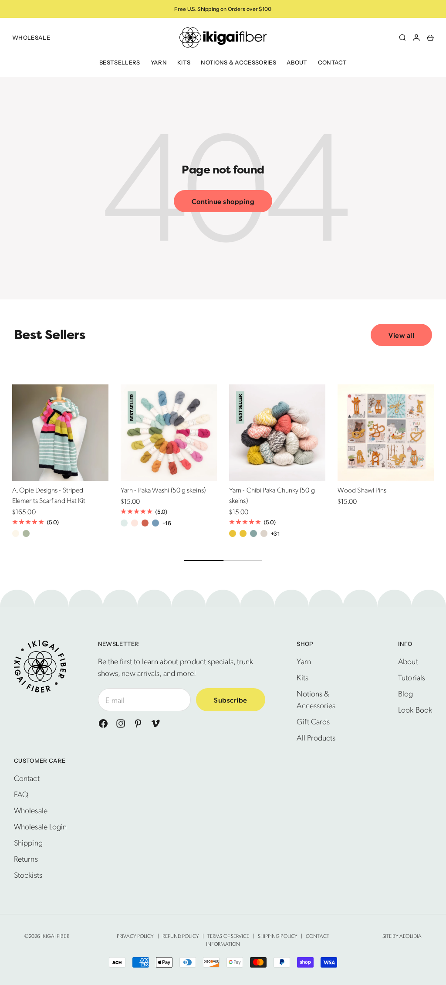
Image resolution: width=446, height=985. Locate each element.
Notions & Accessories (238, 62)
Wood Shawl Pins (362, 491)
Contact (332, 62)
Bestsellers (119, 62)
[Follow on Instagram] (120, 723)
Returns (26, 858)
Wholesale (31, 37)
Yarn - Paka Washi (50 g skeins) (163, 491)
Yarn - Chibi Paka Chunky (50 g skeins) (272, 496)
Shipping (28, 842)
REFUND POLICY (180, 935)
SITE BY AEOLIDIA (402, 935)
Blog (405, 693)
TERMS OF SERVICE (228, 935)
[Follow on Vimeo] (155, 723)
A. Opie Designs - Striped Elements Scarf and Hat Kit (48, 496)
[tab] (49, 335)
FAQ (21, 794)
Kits (183, 62)
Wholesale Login (40, 826)
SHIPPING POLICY (277, 935)
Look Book (415, 709)
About (297, 62)
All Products (316, 737)
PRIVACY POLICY (135, 935)
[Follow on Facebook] (103, 723)
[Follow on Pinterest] (138, 723)
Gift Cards (313, 721)
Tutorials (411, 677)
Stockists (28, 875)
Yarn (159, 62)
